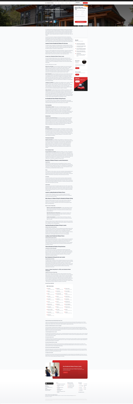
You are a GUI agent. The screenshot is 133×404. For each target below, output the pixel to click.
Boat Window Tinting (71, 386)
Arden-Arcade (68, 289)
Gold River (60, 299)
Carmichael (60, 291)
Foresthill (51, 299)
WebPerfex (74, 395)
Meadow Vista (51, 304)
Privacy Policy (47, 396)
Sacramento (51, 312)
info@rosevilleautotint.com (48, 387)
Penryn (60, 307)
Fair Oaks (51, 297)
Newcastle (60, 304)
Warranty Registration (79, 0)
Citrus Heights (68, 291)
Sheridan (60, 312)
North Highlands (68, 304)
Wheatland (51, 315)
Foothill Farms (68, 297)
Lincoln (51, 302)
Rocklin (68, 310)
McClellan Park (68, 302)
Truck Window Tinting (71, 385)
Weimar (68, 312)
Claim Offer (77, 81)
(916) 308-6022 (78, 2)
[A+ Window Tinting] (49, 3)
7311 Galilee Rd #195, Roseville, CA (78, 3)
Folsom (60, 297)
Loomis (60, 302)
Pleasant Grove (68, 307)
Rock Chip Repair (70, 387)
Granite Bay (68, 299)
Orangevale (51, 307)
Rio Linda (60, 310)
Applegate (60, 289)
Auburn (51, 291)
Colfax (51, 294)
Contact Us (50, 396)
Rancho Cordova (51, 310)
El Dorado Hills (60, 294)
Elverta (68, 294)
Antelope (51, 289)
